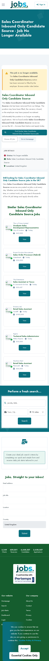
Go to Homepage (27, 139)
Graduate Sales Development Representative (26, 226)
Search (25, 420)
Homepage (6, 601)
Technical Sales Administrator (26, 336)
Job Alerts (5, 610)
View (24, 239)
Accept (24, 648)
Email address (8, 483)
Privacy (28, 615)
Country (6, 519)
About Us (29, 601)
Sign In (42, 4)
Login (4, 620)
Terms (28, 610)
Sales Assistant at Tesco (23, 282)
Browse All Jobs (10, 139)
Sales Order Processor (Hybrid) (26, 255)
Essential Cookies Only (24, 655)
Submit (24, 533)
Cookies (29, 620)
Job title (5, 495)
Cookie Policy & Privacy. (30, 640)
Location (6, 507)
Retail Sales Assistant (22, 309)
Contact (29, 606)
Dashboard (6, 615)
